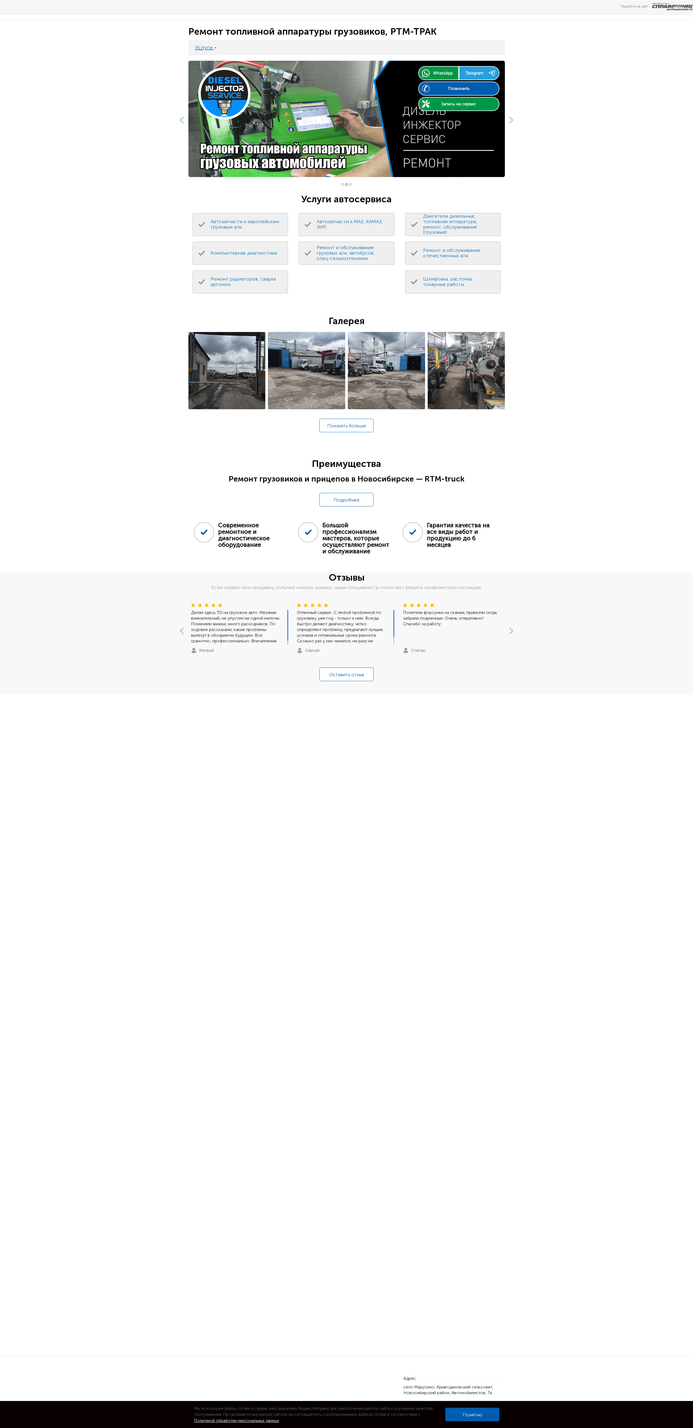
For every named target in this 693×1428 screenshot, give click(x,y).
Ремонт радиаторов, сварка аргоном (243, 281)
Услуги (204, 47)
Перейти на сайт (634, 6)
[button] (180, 119)
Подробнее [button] (346, 500)
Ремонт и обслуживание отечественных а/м (451, 253)
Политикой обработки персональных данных (236, 1420)
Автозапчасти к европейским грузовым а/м (245, 224)
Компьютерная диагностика (244, 253)
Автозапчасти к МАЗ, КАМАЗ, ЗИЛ (350, 224)
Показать (346, 425)
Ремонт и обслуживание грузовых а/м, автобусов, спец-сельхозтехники (346, 253)
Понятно (472, 1414)
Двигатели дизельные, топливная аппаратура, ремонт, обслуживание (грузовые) (450, 224)
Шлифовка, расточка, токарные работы (448, 281)
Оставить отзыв (346, 674)
